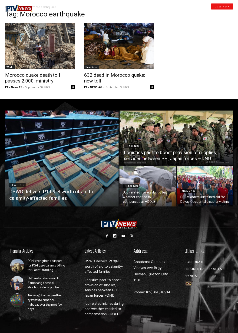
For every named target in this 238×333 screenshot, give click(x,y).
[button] (44, 6)
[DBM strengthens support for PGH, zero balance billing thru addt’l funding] (17, 266)
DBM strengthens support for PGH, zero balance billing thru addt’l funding (46, 265)
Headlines (91, 67)
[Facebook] (209, 13)
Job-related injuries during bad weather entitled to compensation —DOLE (104, 309)
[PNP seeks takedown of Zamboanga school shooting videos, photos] (17, 283)
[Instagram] (131, 236)
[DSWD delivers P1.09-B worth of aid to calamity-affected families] (62, 158)
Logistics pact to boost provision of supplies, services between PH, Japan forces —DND (103, 288)
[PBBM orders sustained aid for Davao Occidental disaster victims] (205, 186)
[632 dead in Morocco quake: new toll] (119, 46)
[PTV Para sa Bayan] (19, 8)
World (10, 67)
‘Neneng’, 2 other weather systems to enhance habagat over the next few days (45, 302)
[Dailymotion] (217, 13)
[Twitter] (231, 13)
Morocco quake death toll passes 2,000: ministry (32, 78)
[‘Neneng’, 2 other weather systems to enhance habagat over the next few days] (17, 300)
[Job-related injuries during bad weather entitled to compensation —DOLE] (147, 186)
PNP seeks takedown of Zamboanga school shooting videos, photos (43, 283)
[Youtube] (224, 13)
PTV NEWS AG (93, 87)
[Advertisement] (198, 41)
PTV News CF (13, 87)
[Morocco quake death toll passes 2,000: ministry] (40, 46)
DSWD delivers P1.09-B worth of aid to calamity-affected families (104, 266)
